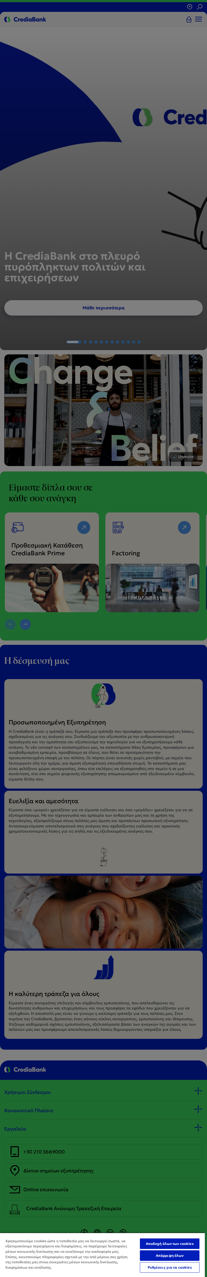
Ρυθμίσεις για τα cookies (170, 1267)
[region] (102, 1255)
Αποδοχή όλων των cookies (170, 1243)
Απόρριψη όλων (170, 1255)
